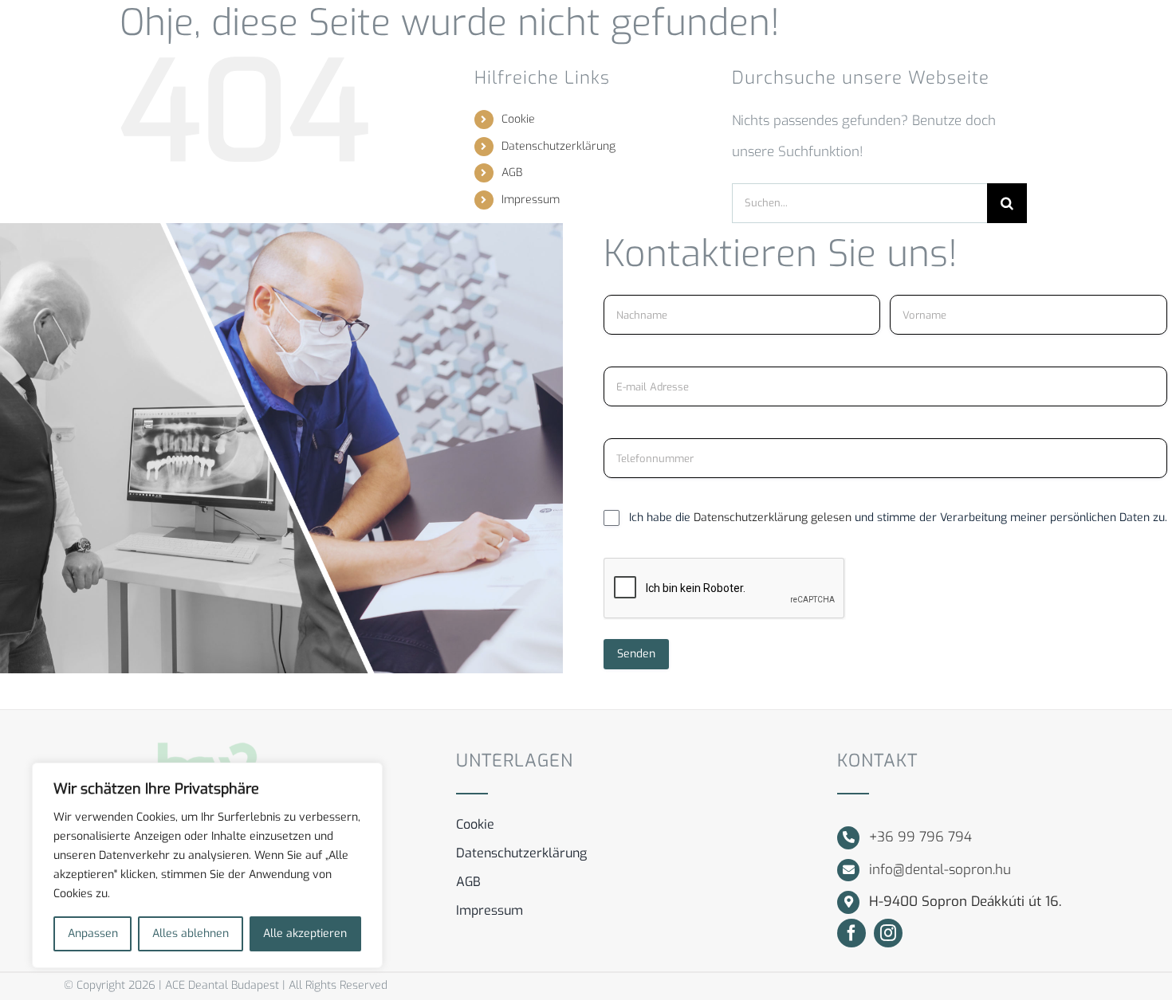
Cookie (518, 119)
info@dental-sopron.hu (940, 870)
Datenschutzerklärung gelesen (774, 517)
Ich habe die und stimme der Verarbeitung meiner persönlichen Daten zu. (898, 517)
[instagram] (888, 933)
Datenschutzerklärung (558, 146)
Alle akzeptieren (305, 933)
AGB (511, 172)
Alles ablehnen (190, 933)
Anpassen (93, 933)
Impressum (530, 199)
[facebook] (851, 933)
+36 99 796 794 (920, 837)
